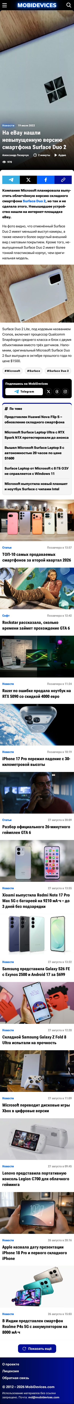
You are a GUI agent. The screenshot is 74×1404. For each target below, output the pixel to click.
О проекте (10, 1364)
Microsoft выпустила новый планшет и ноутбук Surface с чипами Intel (36, 486)
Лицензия (10, 1371)
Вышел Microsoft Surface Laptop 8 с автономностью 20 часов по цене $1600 (34, 453)
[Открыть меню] (4, 5)
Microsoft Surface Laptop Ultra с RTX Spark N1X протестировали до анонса (37, 434)
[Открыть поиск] (69, 5)
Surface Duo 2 (34, 201)
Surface (34, 370)
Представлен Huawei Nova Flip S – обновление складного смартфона (35, 419)
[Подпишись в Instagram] (65, 391)
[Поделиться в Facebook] (45, 180)
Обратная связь (15, 1378)
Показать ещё (40, 1349)
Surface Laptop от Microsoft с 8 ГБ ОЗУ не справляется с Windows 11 (37, 471)
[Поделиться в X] (28, 180)
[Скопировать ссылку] (63, 180)
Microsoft (13, 370)
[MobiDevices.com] (37, 5)
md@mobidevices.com (43, 1397)
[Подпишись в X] (48, 391)
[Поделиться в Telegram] (11, 180)
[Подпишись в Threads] (57, 391)
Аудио (62, 155)
